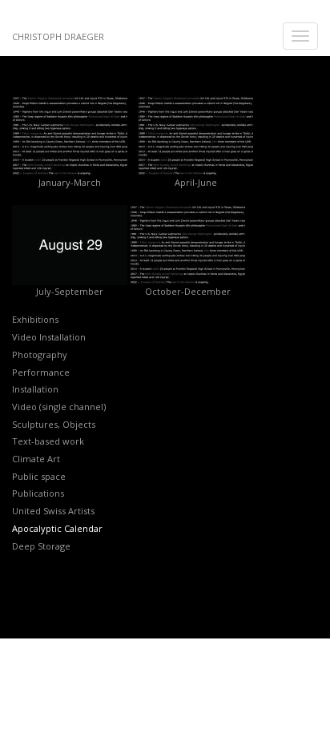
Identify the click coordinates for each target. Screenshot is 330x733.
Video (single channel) (59, 407)
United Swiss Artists (53, 511)
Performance (41, 372)
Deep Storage (41, 546)
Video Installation (49, 337)
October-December (188, 291)
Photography (39, 354)
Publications (38, 493)
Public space (39, 476)
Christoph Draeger (58, 36)
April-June (196, 182)
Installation (35, 389)
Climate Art (36, 459)
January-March (69, 182)
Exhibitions (35, 319)
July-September (69, 291)
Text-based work (48, 441)
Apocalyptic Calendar (57, 528)
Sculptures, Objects (53, 424)
